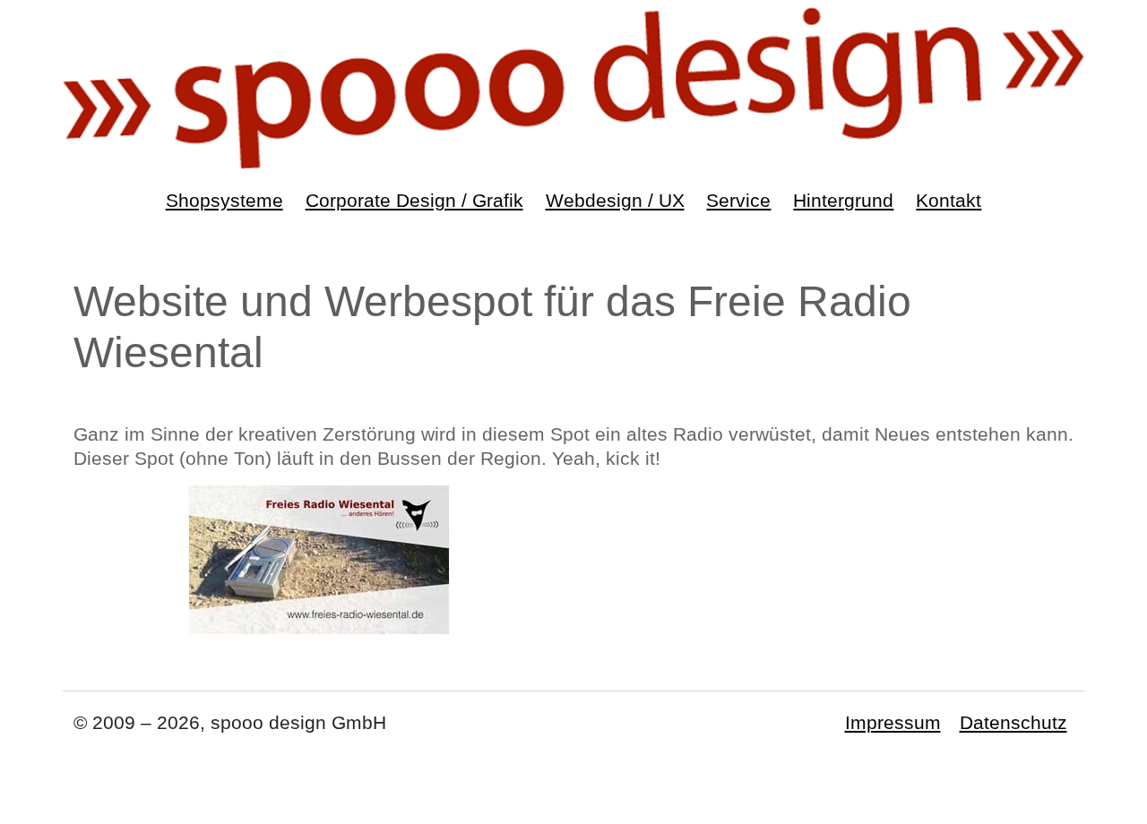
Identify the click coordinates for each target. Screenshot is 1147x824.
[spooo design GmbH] (573, 86)
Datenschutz (1013, 722)
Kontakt (948, 200)
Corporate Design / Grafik (414, 200)
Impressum (893, 722)
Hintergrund (843, 200)
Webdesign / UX (615, 200)
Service (738, 200)
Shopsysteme (224, 200)
